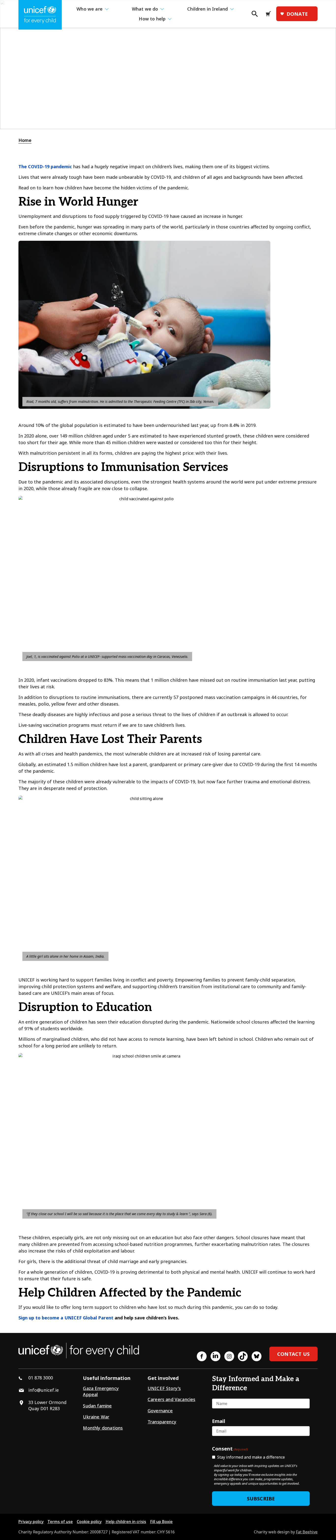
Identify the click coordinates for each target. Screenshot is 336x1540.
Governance (160, 1411)
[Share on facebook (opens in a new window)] (202, 1356)
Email (218, 1421)
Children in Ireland (207, 9)
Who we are (89, 9)
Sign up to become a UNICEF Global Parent (65, 1318)
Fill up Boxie (161, 1521)
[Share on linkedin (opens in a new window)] (215, 1356)
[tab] (27, 140)
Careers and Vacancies (172, 1399)
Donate (297, 14)
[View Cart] (269, 13)
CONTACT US (293, 1354)
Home (24, 140)
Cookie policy (89, 1521)
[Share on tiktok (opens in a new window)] (243, 1356)
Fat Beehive (307, 1532)
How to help (152, 19)
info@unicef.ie (43, 1390)
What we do (145, 9)
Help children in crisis (126, 1521)
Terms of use (60, 1521)
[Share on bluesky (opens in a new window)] (256, 1356)
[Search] (254, 15)
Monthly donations (103, 1428)
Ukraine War (96, 1417)
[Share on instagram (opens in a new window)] (229, 1356)
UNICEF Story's (164, 1388)
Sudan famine (97, 1406)
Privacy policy (31, 1521)
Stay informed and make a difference (251, 1457)
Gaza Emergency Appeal (101, 1391)
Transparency (162, 1422)
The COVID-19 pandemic (45, 166)
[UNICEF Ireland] (40, 15)
